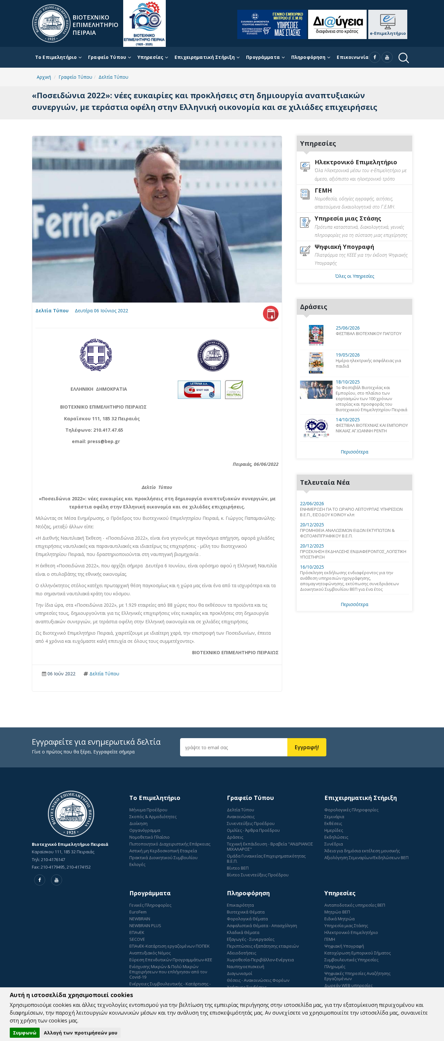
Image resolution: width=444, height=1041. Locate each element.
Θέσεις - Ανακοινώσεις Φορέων (258, 980)
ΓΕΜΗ (329, 939)
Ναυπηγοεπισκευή (245, 966)
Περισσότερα (354, 452)
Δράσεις (235, 837)
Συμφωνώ (24, 1033)
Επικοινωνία (353, 57)
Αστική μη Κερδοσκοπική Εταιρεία (163, 850)
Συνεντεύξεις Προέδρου (251, 823)
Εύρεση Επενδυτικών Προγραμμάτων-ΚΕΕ (170, 959)
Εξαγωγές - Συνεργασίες (250, 939)
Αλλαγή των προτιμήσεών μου (80, 1033)
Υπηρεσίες (150, 57)
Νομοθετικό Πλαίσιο (149, 837)
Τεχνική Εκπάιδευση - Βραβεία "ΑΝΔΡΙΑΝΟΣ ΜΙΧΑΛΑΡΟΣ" (270, 846)
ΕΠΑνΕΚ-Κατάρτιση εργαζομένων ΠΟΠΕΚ (169, 946)
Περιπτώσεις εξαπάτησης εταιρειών (263, 946)
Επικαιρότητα (240, 905)
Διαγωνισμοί (239, 973)
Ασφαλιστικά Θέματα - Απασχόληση (262, 925)
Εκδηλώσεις (336, 837)
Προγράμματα (263, 57)
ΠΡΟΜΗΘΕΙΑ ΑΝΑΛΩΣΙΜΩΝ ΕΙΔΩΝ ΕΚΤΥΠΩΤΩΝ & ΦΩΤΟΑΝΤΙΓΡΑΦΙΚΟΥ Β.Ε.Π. (347, 533)
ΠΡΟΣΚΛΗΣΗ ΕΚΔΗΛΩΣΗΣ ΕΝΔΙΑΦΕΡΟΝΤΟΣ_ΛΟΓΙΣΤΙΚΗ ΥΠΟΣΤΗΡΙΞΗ (353, 554)
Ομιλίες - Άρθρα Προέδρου (253, 830)
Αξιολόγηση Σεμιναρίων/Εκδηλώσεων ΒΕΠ (366, 857)
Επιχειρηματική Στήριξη (205, 57)
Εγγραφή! (307, 747)
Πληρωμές (334, 966)
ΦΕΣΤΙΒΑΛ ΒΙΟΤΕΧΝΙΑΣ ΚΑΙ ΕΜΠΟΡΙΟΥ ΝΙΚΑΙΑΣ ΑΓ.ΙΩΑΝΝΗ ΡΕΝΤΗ (372, 428)
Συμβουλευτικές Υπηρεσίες (351, 959)
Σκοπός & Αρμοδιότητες (152, 816)
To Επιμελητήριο (56, 57)
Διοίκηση (138, 823)
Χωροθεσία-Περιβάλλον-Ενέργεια (260, 959)
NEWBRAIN (139, 918)
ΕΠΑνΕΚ (136, 932)
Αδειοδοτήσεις (241, 952)
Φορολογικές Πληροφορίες (351, 809)
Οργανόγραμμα (144, 830)
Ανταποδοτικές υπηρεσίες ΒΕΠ (354, 905)
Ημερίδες (333, 830)
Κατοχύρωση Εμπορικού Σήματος (357, 952)
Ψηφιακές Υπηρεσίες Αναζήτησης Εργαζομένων (357, 976)
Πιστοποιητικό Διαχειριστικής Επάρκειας (169, 843)
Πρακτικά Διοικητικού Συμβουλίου (163, 857)
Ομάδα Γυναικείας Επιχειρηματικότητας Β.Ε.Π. (266, 858)
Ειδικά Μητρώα (339, 918)
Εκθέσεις (333, 823)
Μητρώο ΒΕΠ (337, 911)
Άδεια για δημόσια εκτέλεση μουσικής (362, 850)
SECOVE (137, 939)
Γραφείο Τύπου (107, 57)
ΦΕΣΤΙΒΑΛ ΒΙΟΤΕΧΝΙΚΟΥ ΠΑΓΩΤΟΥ (368, 333)
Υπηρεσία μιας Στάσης (346, 925)
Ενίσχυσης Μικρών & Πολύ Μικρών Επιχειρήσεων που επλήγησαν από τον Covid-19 (168, 972)
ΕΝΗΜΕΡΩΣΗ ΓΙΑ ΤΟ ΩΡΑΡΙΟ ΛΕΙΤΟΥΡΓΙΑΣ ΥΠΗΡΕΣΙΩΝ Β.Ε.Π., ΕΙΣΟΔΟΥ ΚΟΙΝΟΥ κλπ (351, 512)
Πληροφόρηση (308, 57)
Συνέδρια (333, 843)
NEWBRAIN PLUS (145, 925)
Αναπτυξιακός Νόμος (150, 952)
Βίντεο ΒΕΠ (238, 868)
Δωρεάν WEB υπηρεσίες (348, 985)
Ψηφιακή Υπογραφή (344, 946)
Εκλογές (137, 864)
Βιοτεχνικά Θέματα (246, 911)
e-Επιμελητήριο (388, 33)
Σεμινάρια (334, 816)
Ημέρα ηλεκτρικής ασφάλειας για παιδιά (368, 363)
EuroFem (138, 911)
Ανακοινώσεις (241, 816)
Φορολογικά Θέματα (247, 918)
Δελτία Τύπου (52, 310)
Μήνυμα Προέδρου (148, 809)
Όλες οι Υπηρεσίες (354, 276)
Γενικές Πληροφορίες (150, 905)
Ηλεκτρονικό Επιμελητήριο (351, 932)
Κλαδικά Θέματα (243, 932)
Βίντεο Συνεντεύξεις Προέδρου (258, 874)
